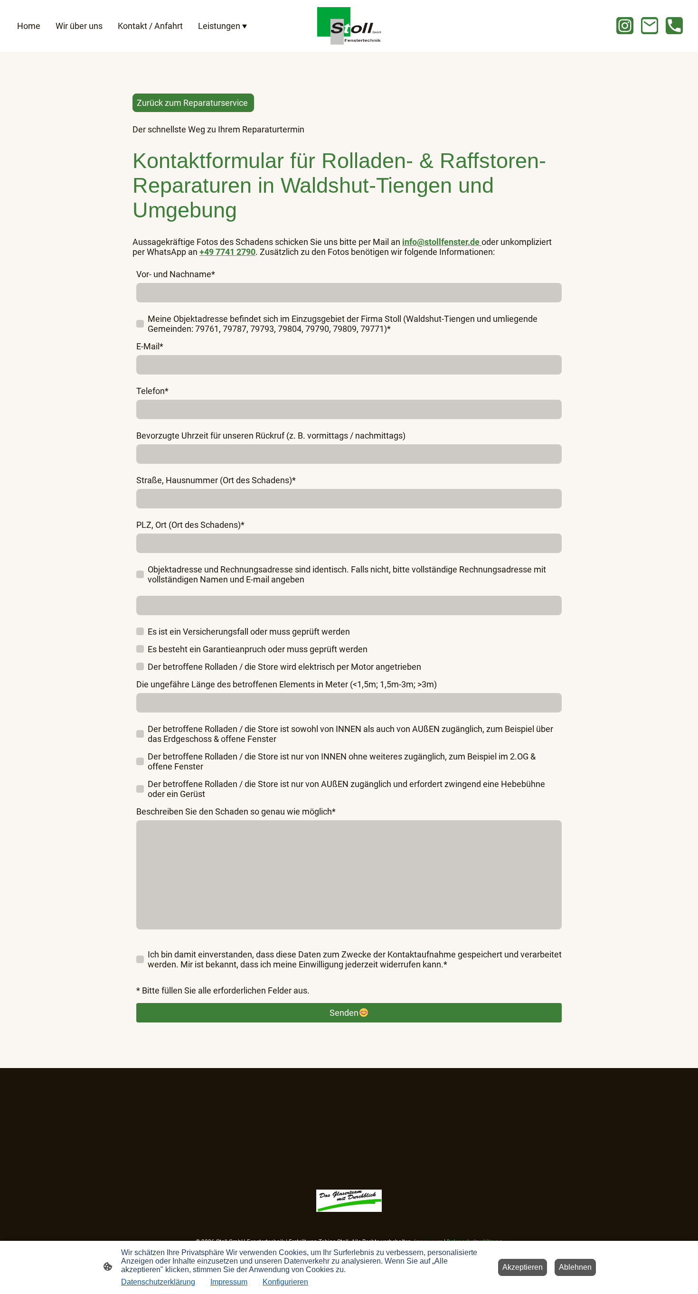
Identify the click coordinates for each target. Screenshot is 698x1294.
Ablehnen (575, 1267)
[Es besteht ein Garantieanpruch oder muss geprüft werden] (140, 649)
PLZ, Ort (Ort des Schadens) (190, 525)
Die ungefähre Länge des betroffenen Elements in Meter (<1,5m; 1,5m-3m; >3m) (286, 684)
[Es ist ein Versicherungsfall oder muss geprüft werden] (140, 631)
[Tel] (674, 25)
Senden (344, 1013)
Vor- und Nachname (175, 274)
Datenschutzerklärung (158, 1282)
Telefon (152, 391)
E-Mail (149, 346)
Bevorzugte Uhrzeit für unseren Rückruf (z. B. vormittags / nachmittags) (271, 436)
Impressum (228, 1282)
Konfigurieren (285, 1282)
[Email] (649, 25)
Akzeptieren (522, 1267)
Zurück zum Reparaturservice (193, 103)
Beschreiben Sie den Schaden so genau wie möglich (236, 811)
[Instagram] (624, 25)
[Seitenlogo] (349, 26)
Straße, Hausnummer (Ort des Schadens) (216, 480)
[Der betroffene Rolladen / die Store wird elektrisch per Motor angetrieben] (140, 666)
